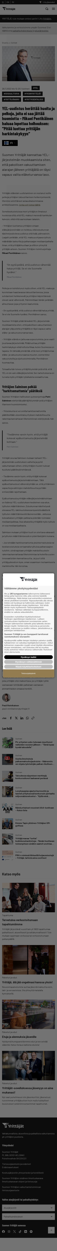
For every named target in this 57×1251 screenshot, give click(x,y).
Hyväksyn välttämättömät (28, 662)
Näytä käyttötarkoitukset (28, 667)
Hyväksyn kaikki (28, 657)
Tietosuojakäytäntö (28, 673)
